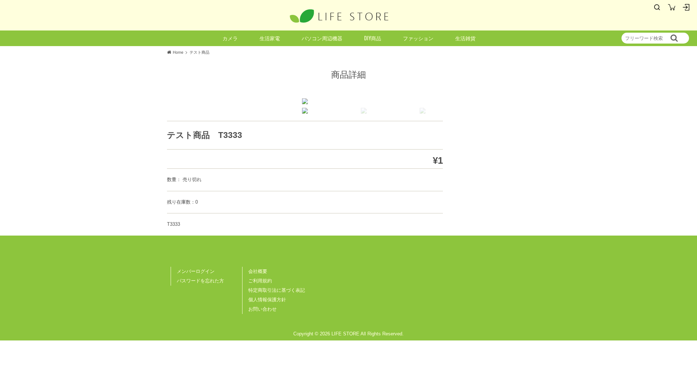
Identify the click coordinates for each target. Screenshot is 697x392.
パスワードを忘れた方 (200, 280)
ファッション (418, 38)
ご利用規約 (260, 280)
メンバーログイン (196, 271)
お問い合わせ (262, 309)
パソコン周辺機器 (322, 38)
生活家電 (270, 38)
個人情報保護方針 (267, 299)
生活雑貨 (465, 38)
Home (178, 52)
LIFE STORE (339, 16)
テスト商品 (199, 52)
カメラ (230, 38)
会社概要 (257, 271)
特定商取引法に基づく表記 (276, 290)
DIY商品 (372, 38)
